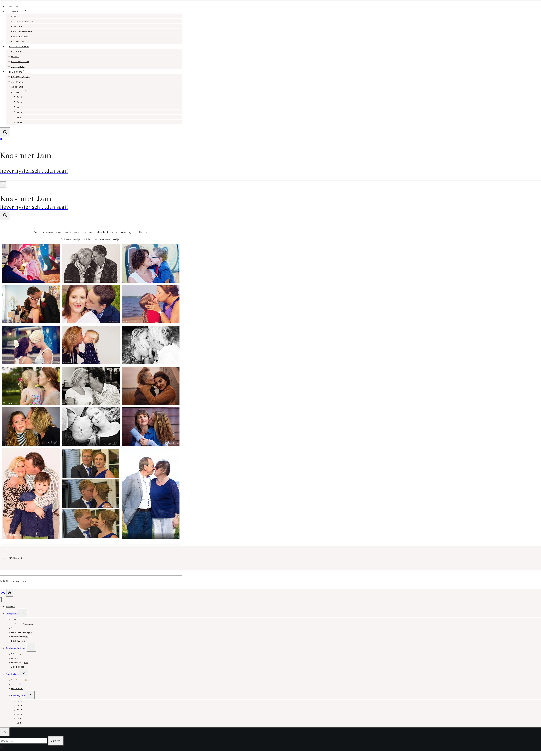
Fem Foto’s (12, 673)
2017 (19, 107)
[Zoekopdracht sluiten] (5, 731)
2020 (20, 117)
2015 (19, 97)
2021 (19, 122)
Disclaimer (15, 558)
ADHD (14, 16)
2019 (19, 112)
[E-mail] (1, 139)
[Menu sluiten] (1, 599)
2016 (19, 102)
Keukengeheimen (16, 648)
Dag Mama (17, 26)
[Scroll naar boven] (3, 593)
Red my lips (18, 41)
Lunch (15, 56)
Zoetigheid (18, 66)
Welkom (14, 6)
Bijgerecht (18, 51)
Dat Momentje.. (20, 76)
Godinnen (17, 87)
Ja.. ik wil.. (17, 81)
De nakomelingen (21, 31)
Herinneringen (20, 36)
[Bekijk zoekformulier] (5, 132)
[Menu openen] (3, 184)
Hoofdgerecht (20, 61)
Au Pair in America (22, 21)
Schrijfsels (12, 613)
